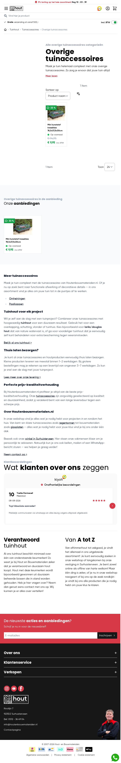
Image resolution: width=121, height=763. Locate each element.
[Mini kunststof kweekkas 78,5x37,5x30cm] (55, 113)
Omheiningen (16, 298)
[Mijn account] (106, 8)
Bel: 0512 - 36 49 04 (13, 719)
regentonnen (65, 422)
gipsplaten (16, 427)
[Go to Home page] (15, 8)
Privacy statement (61, 755)
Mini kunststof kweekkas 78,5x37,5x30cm (53, 127)
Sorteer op (50, 89)
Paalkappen (15, 304)
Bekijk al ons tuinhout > (17, 342)
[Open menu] (5, 8)
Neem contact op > (14, 454)
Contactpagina (11, 729)
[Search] (4, 16)
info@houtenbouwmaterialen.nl (19, 724)
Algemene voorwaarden (36, 755)
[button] (59, 653)
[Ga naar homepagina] (4, 29)
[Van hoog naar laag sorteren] (77, 94)
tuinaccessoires (44, 396)
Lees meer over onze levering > (21, 377)
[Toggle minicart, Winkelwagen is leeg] (113, 8)
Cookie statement (85, 755)
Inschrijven (104, 635)
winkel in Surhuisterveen (38, 438)
